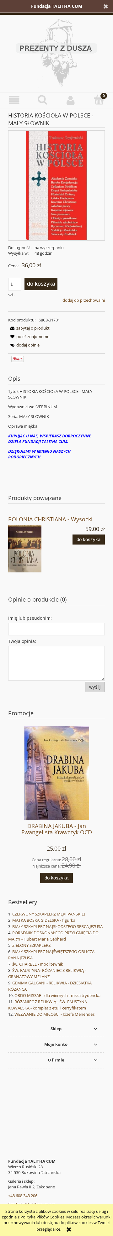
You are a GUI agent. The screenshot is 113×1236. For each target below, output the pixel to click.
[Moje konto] (70, 100)
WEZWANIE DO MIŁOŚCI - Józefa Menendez (54, 1014)
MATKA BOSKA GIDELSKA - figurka (43, 920)
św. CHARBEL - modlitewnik (37, 964)
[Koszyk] (99, 100)
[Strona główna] (56, 52)
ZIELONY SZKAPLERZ (31, 945)
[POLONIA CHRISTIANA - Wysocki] (32, 548)
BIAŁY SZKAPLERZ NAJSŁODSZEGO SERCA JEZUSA (57, 926)
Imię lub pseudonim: (30, 618)
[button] (14, 100)
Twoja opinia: (22, 641)
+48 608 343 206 (22, 1195)
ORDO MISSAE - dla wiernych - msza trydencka (57, 995)
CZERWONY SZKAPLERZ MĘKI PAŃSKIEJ (48, 914)
